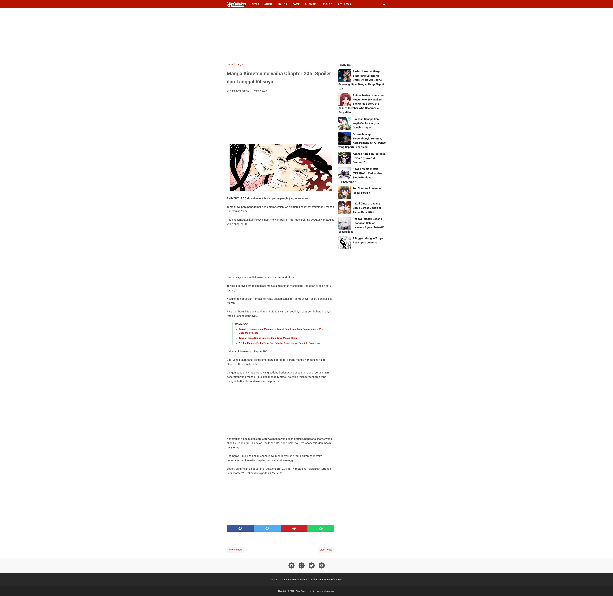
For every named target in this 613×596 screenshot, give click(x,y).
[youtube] (322, 565)
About (274, 579)
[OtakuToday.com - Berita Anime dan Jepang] (236, 4)
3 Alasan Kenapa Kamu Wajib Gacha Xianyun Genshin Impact (367, 123)
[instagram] (302, 565)
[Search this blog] (384, 4)
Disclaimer (315, 579)
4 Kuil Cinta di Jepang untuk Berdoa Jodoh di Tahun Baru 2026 (367, 208)
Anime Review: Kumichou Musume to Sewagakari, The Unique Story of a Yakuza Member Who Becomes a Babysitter (361, 104)
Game (295, 4)
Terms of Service (333, 579)
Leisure (327, 4)
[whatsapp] (320, 528)
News (255, 4)
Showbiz (311, 4)
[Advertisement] (306, 35)
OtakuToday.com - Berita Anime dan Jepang (315, 591)
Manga (282, 4)
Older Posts (326, 549)
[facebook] (240, 528)
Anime (268, 4)
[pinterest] (294, 528)
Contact (284, 579)
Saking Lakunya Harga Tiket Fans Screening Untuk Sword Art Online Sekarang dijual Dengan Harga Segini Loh (361, 80)
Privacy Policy (299, 579)
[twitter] (267, 528)
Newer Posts (235, 549)
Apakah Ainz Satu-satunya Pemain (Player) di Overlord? (369, 158)
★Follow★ (344, 4)
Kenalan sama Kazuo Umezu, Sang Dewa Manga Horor (267, 338)
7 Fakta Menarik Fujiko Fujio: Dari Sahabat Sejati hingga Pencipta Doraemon (279, 343)
